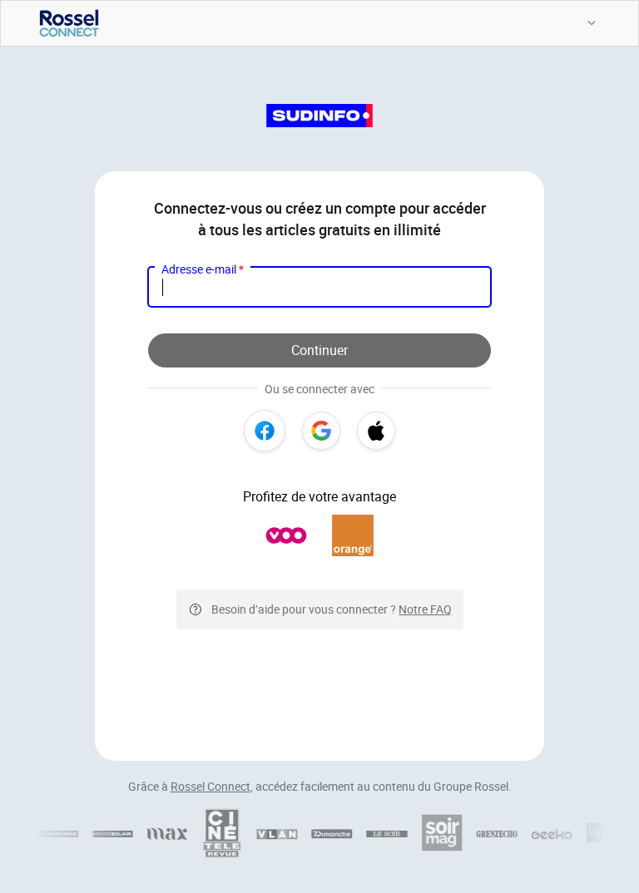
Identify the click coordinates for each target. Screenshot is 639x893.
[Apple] (376, 431)
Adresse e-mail (202, 269)
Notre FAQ (425, 609)
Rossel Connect (210, 786)
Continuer (319, 350)
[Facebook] (264, 430)
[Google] (321, 431)
